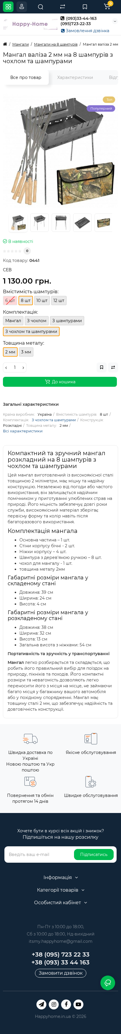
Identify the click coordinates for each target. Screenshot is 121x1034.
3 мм (26, 352)
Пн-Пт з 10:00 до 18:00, (60, 926)
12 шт (58, 300)
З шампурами (67, 320)
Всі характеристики (23, 431)
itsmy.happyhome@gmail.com (61, 941)
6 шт (10, 300)
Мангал (13, 320)
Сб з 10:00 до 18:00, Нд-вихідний (61, 934)
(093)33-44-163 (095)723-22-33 (78, 21)
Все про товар (25, 77)
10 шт (42, 300)
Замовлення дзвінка (87, 30)
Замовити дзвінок (61, 973)
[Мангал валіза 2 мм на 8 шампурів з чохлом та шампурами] (60, 151)
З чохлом (36, 320)
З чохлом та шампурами (54, 420)
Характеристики (75, 77)
